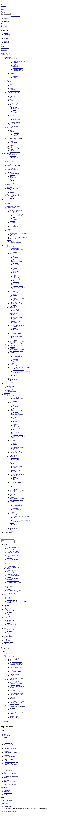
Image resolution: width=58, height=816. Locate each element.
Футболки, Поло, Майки (13, 188)
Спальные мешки (11, 244)
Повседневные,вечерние (16, 123)
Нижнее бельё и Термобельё (14, 173)
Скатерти (9, 240)
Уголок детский (14, 238)
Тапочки (12, 146)
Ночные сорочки (14, 66)
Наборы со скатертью (15, 242)
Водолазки (12, 88)
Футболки (12, 131)
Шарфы (12, 150)
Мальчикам (9, 202)
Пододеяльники (14, 226)
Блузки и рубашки (11, 78)
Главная (6, 18)
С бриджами (16, 62)
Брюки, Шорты (10, 161)
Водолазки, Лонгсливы (13, 87)
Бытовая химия (14, 379)
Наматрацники (13, 227)
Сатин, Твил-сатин (17, 218)
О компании (7, 20)
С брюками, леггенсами (19, 61)
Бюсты (11, 118)
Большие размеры (8, 532)
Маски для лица (14, 380)
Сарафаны (9, 124)
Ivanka (5, 245)
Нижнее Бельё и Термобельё (14, 103)
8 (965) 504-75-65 (16, 16)
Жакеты (12, 95)
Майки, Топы (13, 104)
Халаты (12, 73)
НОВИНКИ (7, 393)
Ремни (8, 390)
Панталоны (13, 116)
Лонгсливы (13, 89)
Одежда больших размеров (13, 91)
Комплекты (13, 156)
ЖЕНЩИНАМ (7, 57)
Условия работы (8, 35)
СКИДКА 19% (7, 605)
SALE (5, 394)
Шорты (11, 85)
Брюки (8, 80)
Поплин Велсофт (17, 215)
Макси (14, 110)
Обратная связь (4, 803)
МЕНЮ (2, 46)
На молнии (15, 76)
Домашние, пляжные (15, 122)
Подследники (13, 142)
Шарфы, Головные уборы (13, 148)
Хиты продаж (7, 625)
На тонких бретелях (18, 68)
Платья (8, 120)
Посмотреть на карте (6, 806)
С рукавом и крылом (18, 70)
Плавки (15, 181)
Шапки (11, 149)
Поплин (15, 213)
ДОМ (5, 208)
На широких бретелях (18, 69)
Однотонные (16, 133)
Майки (11, 130)
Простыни (12, 222)
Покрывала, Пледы (12, 231)
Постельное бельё (14, 211)
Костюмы (9, 99)
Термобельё (13, 115)
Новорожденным (11, 207)
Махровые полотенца (15, 236)
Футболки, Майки (11, 129)
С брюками (12, 101)
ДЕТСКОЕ (6, 199)
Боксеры (15, 180)
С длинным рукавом (18, 72)
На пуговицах (16, 77)
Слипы (14, 111)
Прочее (8, 378)
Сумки (11, 382)
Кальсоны (12, 175)
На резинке (16, 225)
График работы (7, 41)
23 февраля (6, 606)
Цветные (15, 135)
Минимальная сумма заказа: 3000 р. (10, 23)
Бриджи (12, 84)
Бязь (14, 217)
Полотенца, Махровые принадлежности (17, 233)
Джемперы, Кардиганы (13, 92)
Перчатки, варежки (15, 152)
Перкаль (15, 219)
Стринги (15, 112)
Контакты (6, 21)
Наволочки (12, 221)
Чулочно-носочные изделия (14, 138)
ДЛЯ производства (11, 391)
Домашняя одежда (11, 58)
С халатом (15, 65)
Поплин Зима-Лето (18, 214)
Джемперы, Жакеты (12, 169)
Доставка (6, 38)
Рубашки (9, 184)
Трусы (11, 106)
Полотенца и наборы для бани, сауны (19, 237)
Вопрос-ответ (7, 37)
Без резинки (16, 223)
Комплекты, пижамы (15, 59)
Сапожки (12, 145)
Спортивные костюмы (12, 126)
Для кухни (12, 234)
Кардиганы (12, 96)
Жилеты (12, 97)
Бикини (15, 107)
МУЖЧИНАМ (7, 153)
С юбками (12, 100)
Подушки (9, 229)
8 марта (5, 608)
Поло (11, 191)
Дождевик (12, 389)
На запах (15, 74)
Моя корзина (4, 26)
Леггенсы (12, 83)
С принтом (15, 134)
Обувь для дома (11, 143)
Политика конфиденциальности (9, 811)
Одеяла (8, 230)
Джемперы (12, 93)
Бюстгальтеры (16, 119)
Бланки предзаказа (8, 39)
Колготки (12, 139)
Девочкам (9, 200)
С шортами (15, 64)
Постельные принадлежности (14, 210)
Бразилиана (16, 108)
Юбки (8, 137)
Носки (11, 141)
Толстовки (9, 127)
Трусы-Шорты (16, 183)
